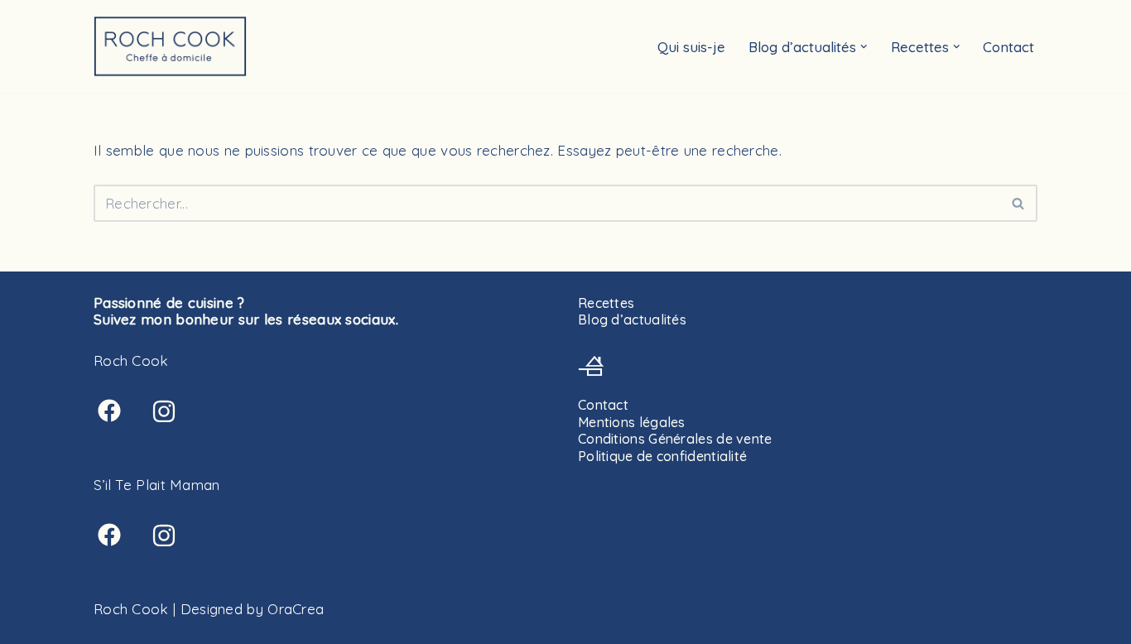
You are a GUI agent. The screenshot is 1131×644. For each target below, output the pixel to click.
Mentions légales (632, 422)
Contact (1008, 46)
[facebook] (109, 410)
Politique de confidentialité (662, 456)
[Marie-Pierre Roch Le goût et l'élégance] (170, 46)
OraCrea (295, 609)
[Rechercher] (1018, 203)
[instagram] (163, 411)
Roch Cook (131, 609)
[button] (864, 46)
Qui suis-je (691, 46)
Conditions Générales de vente (675, 438)
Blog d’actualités (632, 319)
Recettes (606, 303)
